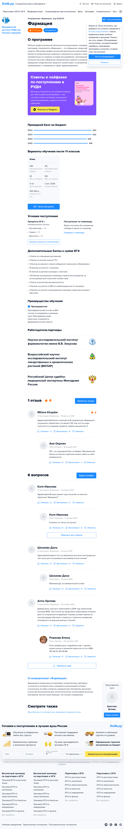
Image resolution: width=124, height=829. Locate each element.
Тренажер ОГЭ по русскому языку (46, 781)
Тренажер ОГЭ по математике (41, 788)
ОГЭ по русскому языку (107, 777)
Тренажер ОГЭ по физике (45, 811)
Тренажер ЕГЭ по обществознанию (9, 795)
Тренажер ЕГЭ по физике (13, 811)
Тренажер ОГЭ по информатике (41, 805)
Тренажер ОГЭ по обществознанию (41, 795)
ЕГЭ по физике (71, 796)
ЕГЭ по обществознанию (76, 785)
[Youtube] (115, 824)
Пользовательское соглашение (63, 824)
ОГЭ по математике (105, 781)
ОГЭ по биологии (104, 789)
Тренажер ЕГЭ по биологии (14, 800)
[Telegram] (110, 824)
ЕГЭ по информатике (74, 792)
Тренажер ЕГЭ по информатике (9, 805)
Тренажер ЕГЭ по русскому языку (14, 781)
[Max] (120, 824)
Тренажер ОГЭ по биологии (46, 800)
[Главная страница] (8, 3)
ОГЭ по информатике (106, 792)
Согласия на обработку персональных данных (74, 762)
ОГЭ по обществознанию (108, 785)
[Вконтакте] (106, 824)
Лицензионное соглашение (35, 824)
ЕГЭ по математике (73, 781)
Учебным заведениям (11, 824)
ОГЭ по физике (103, 796)
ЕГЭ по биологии (72, 789)
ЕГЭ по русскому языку (75, 777)
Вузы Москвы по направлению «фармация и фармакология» (54, 712)
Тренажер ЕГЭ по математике (9, 788)
